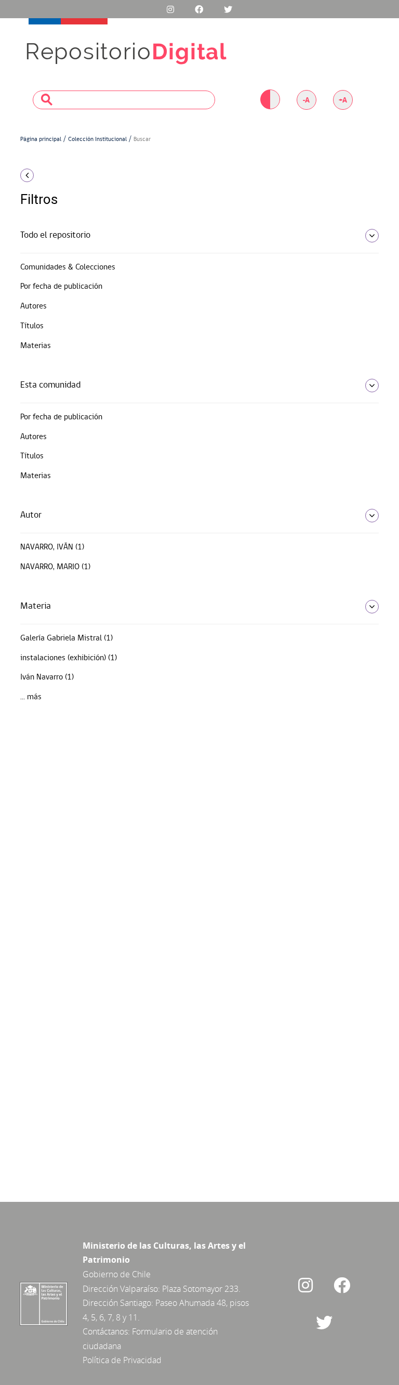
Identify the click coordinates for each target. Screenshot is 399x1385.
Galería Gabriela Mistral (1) (66, 638)
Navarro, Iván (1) (52, 547)
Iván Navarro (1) (47, 677)
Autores (33, 306)
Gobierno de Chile (117, 1274)
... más (31, 697)
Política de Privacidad (122, 1360)
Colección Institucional (97, 139)
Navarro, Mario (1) (55, 567)
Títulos (32, 326)
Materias (35, 346)
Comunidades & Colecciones (67, 267)
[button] (74, 175)
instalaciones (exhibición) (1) (68, 658)
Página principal (40, 139)
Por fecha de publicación (61, 287)
